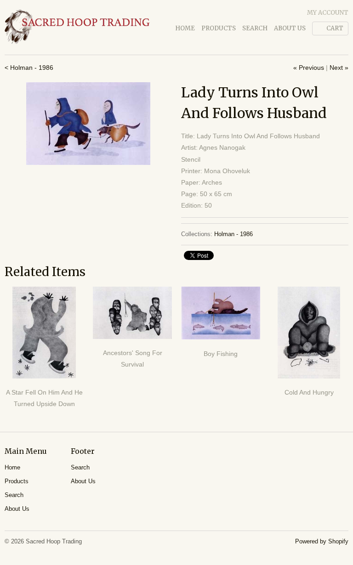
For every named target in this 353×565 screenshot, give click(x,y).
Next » (339, 67)
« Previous (308, 67)
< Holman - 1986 (29, 67)
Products (218, 28)
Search (255, 28)
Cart (334, 28)
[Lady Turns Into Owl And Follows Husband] (88, 123)
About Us (290, 28)
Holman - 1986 (233, 234)
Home (185, 28)
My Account (327, 13)
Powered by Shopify (321, 541)
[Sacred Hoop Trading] (77, 27)
